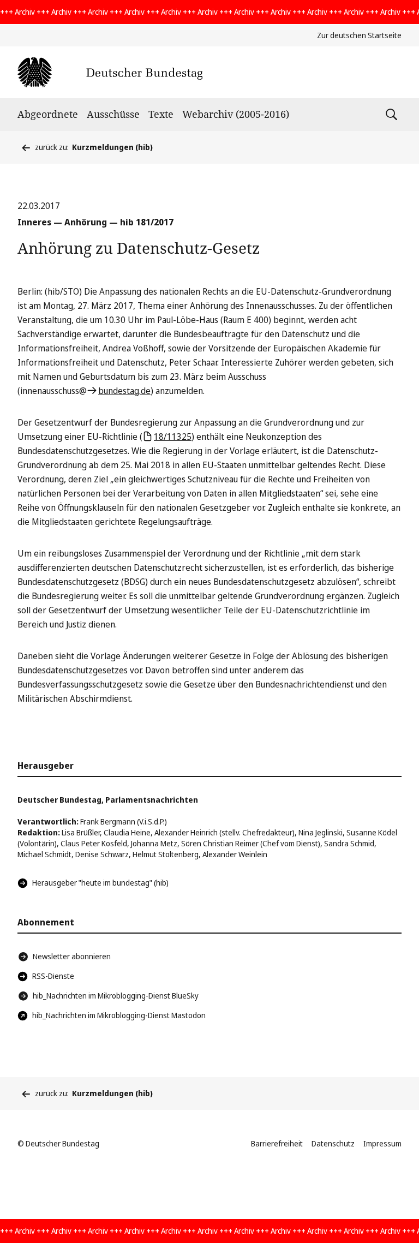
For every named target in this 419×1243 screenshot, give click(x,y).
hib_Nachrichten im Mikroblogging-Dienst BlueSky (116, 995)
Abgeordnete (47, 114)
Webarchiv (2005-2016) (235, 114)
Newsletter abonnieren (72, 956)
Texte (160, 114)
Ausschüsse (113, 114)
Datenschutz (333, 1143)
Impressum (382, 1143)
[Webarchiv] (109, 72)
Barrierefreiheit (277, 1143)
